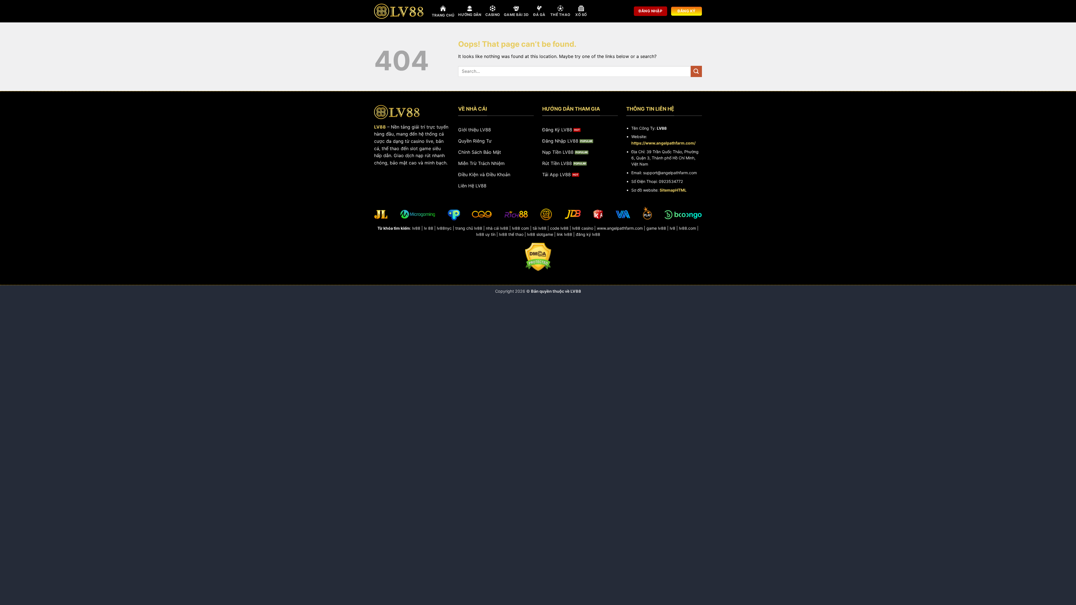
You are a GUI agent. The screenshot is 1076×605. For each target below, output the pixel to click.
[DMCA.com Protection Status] (538, 256)
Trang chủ (443, 15)
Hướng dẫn (469, 15)
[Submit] (696, 71)
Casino (492, 15)
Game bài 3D (516, 15)
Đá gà (539, 15)
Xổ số (581, 15)
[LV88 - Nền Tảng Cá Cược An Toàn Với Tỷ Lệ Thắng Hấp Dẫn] (398, 11)
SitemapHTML (673, 190)
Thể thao (560, 15)
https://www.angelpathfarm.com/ (663, 143)
